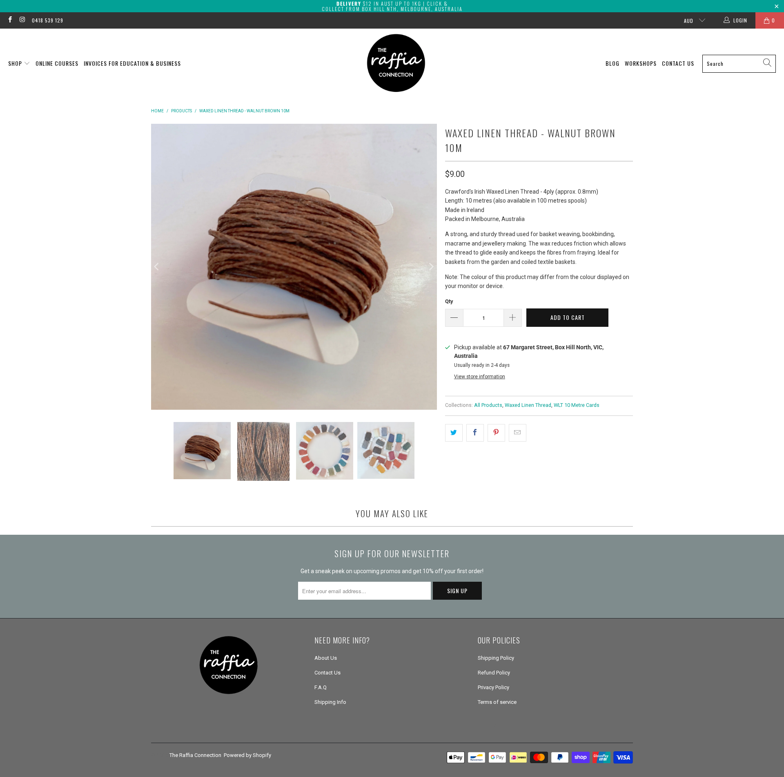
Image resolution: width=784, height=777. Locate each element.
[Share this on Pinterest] (496, 432)
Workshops (641, 63)
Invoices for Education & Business (132, 63)
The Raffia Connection (195, 755)
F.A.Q (320, 687)
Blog (612, 63)
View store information (479, 377)
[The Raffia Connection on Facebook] (9, 20)
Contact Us (678, 63)
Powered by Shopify (247, 755)
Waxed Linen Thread (528, 405)
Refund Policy (494, 673)
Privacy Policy (493, 687)
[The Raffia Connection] (396, 63)
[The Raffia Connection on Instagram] (21, 20)
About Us (325, 658)
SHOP (16, 63)
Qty (449, 301)
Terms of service (497, 702)
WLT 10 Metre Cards (576, 405)
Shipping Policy (496, 658)
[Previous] (157, 267)
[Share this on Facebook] (475, 432)
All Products (488, 405)
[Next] (430, 267)
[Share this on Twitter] (454, 432)
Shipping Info (330, 702)
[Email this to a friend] (517, 432)
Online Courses (57, 63)
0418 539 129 (47, 20)
